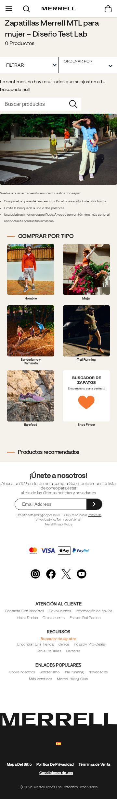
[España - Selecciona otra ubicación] (58, 744)
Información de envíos (93, 611)
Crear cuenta (54, 618)
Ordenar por (78, 61)
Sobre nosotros (22, 672)
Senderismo (49, 672)
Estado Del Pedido (85, 618)
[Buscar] (26, 8)
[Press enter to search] (73, 104)
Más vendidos (40, 679)
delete (63, 644)
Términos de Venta (69, 519)
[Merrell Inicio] (59, 9)
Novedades (98, 672)
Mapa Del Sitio (19, 764)
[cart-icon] (108, 8)
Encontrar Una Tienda (35, 644)
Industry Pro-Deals (89, 644)
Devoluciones (60, 611)
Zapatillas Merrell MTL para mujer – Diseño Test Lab (51, 28)
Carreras (73, 651)
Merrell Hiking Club (72, 679)
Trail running (74, 672)
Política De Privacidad (55, 764)
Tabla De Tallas (49, 651)
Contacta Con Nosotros (24, 611)
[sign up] (94, 504)
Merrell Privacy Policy (58, 524)
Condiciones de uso (56, 773)
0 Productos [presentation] (19, 43)
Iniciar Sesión (27, 618)
